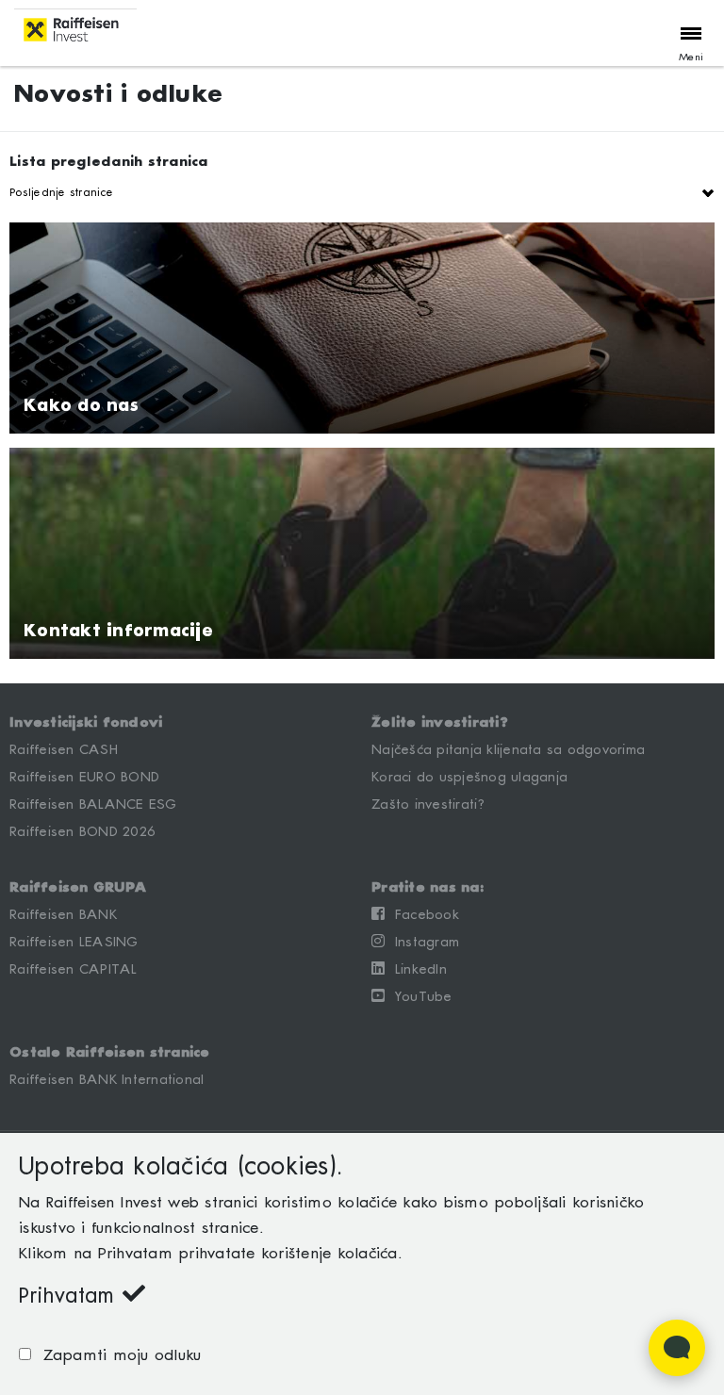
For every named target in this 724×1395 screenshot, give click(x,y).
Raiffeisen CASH (63, 750)
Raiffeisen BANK (63, 915)
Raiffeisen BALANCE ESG (93, 804)
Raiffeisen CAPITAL (73, 969)
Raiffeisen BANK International (106, 1080)
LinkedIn (416, 969)
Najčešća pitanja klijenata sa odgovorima (508, 750)
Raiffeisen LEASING (74, 942)
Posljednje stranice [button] (61, 193)
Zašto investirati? (428, 804)
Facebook (422, 915)
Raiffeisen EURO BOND (84, 777)
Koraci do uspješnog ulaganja (469, 777)
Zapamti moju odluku (116, 1356)
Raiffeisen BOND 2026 (82, 832)
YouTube (418, 997)
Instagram (422, 942)
